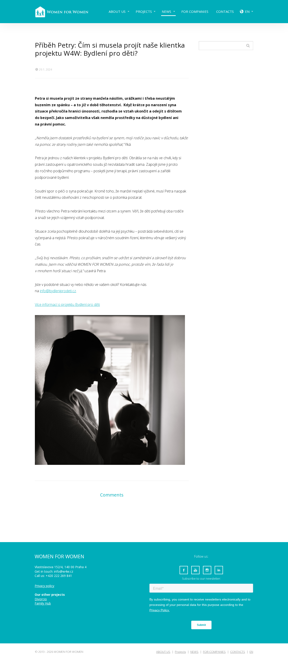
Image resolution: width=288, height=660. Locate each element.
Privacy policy (44, 586)
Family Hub (43, 603)
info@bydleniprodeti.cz (58, 290)
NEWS (166, 11)
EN (247, 11)
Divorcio (41, 599)
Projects (144, 11)
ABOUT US (117, 11)
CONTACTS (225, 11)
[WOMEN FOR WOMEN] (65, 11)
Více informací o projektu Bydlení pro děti (67, 304)
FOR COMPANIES (194, 11)
